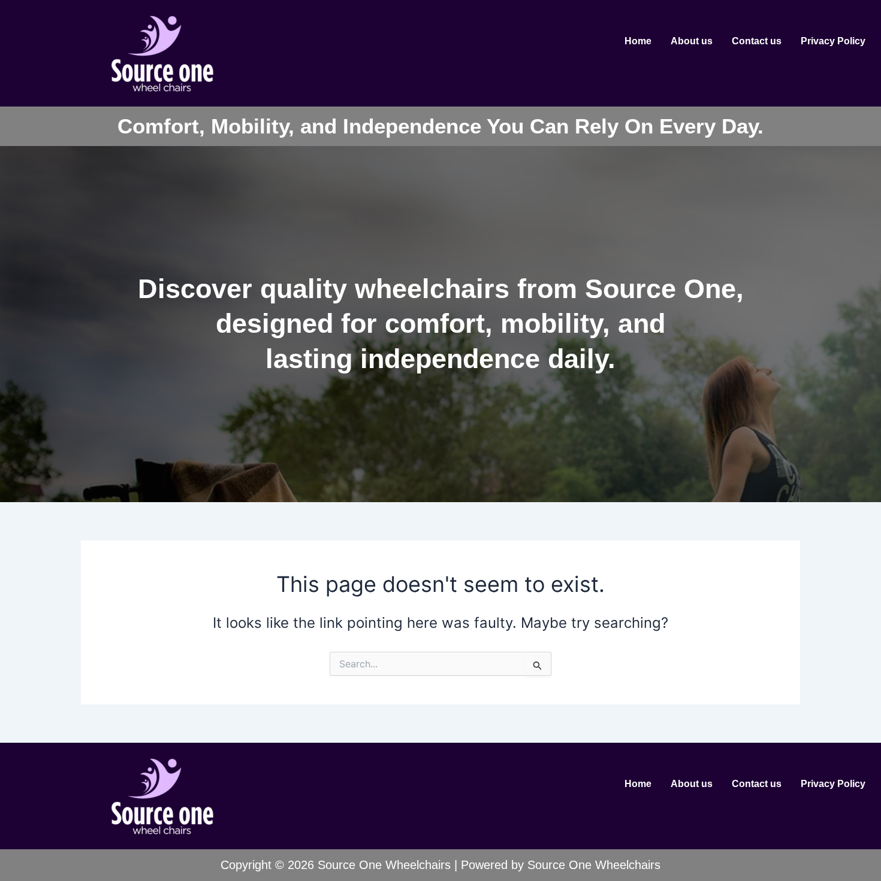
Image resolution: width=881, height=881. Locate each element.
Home (637, 41)
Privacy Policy (833, 41)
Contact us (757, 41)
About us (692, 41)
